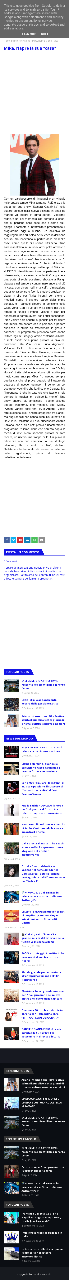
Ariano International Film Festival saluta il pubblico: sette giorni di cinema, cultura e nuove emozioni (43, 719)
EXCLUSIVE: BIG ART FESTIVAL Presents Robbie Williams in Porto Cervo (43, 684)
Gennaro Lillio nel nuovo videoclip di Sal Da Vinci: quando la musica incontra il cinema (43, 828)
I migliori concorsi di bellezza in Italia (41, 1234)
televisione (24, 40)
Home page (10, 40)
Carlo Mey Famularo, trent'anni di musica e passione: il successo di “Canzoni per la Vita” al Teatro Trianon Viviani (42, 788)
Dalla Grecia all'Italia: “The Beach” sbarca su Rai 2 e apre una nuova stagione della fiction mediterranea (43, 849)
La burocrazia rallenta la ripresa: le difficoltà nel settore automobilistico (42, 1252)
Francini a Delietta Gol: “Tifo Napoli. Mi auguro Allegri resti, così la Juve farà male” (41, 1217)
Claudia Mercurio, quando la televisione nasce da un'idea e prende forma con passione (40, 767)
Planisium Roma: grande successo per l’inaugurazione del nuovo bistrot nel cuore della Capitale (43, 994)
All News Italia (44, 1274)
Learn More (29, 34)
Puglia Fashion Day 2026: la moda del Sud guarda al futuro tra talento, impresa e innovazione (42, 809)
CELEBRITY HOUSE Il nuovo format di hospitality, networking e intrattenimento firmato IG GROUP (43, 917)
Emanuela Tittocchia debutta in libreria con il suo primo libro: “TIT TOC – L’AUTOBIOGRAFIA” (42, 1013)
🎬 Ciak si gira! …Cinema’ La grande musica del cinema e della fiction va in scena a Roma (42, 938)
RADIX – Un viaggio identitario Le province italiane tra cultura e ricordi (42, 956)
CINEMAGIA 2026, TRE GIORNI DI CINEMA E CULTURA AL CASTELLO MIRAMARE (41, 1102)
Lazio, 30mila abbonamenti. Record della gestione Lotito (39, 701)
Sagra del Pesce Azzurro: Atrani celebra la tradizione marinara (41, 749)
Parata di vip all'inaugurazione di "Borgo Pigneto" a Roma (42, 1169)
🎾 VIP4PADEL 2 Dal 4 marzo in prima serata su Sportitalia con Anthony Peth (41, 896)
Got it (45, 34)
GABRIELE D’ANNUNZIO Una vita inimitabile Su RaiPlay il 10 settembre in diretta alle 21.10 (41, 1032)
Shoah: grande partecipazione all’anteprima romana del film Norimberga (41, 975)
